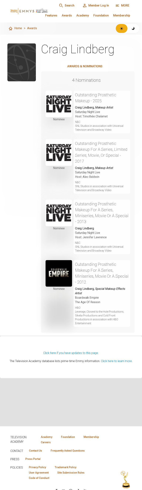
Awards (67, 15)
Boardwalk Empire (87, 297)
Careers (46, 442)
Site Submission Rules (70, 472)
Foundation (101, 15)
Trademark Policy (65, 467)
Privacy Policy (37, 467)
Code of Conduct (39, 478)
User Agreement (39, 472)
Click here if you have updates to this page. (71, 353)
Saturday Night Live (87, 112)
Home (18, 28)
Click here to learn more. (117, 361)
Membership (121, 15)
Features (51, 15)
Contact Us (35, 450)
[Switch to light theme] (121, 28)
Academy (82, 15)
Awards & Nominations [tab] (84, 66)
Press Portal (32, 458)
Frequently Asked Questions (68, 450)
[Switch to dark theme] (133, 28)
